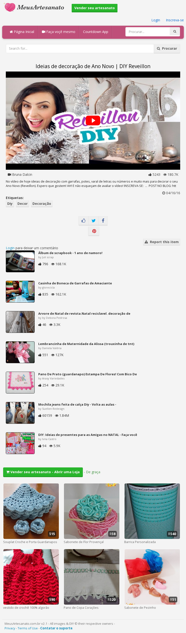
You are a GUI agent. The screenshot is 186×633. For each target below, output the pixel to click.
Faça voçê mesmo (60, 31)
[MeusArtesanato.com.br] (35, 7)
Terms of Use (28, 628)
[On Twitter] (93, 221)
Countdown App (95, 31)
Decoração (41, 203)
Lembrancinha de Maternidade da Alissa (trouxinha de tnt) (86, 344)
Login (155, 20)
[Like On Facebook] (83, 221)
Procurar (168, 48)
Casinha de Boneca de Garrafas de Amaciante (75, 283)
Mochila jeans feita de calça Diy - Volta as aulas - (77, 404)
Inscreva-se (175, 20)
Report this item (163, 242)
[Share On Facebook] (103, 221)
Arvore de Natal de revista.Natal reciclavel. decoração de (84, 313)
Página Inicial (23, 31)
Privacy (10, 628)
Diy (10, 203)
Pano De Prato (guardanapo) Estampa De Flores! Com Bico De (87, 374)
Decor (22, 203)
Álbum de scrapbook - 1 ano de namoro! (70, 253)
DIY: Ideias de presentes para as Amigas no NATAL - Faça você (87, 435)
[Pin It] (93, 231)
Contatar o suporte (56, 628)
